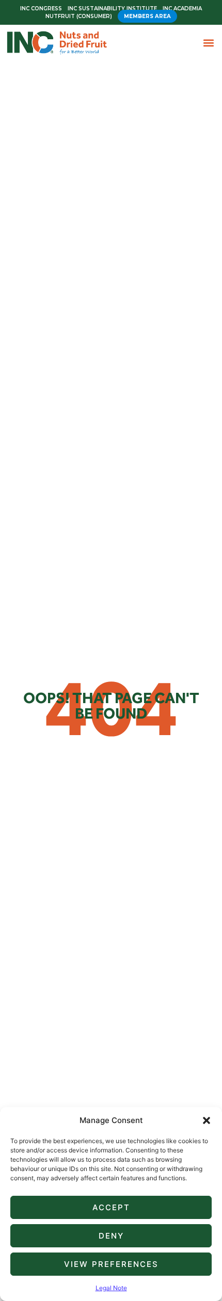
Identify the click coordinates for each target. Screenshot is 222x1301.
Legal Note (111, 1288)
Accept (111, 1207)
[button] (206, 1120)
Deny (111, 1236)
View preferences (111, 1264)
